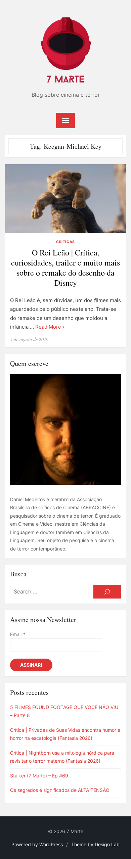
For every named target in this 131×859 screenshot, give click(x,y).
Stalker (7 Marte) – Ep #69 (39, 775)
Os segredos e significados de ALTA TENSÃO (60, 790)
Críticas (65, 242)
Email (18, 634)
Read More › (49, 327)
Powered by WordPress (37, 844)
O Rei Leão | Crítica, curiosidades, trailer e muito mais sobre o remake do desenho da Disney (65, 267)
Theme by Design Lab (95, 844)
